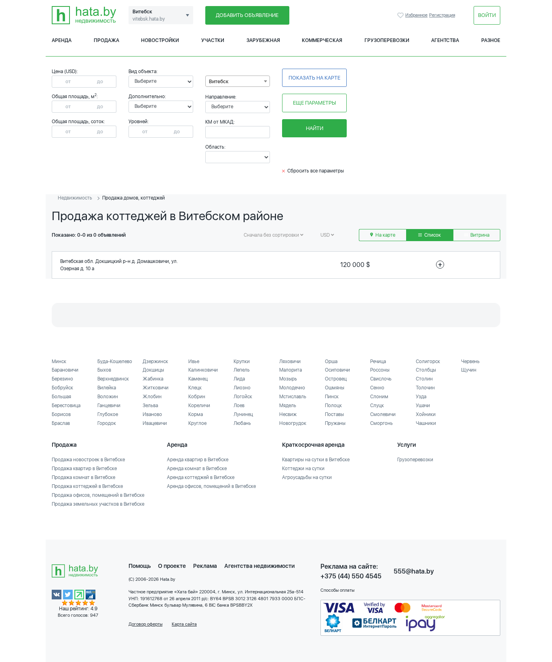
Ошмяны (334, 388)
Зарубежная (263, 40)
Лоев (239, 405)
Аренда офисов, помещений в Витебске (211, 486)
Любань (242, 423)
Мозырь (288, 379)
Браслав (61, 423)
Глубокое (107, 414)
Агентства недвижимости (259, 566)
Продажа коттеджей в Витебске (87, 486)
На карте (384, 235)
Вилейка (106, 388)
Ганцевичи (108, 405)
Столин (424, 379)
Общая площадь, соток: (78, 121)
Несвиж (288, 414)
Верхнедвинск (113, 379)
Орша (331, 361)
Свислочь (381, 379)
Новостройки (160, 40)
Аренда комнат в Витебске (197, 468)
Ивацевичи (155, 423)
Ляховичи (290, 361)
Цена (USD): (65, 71)
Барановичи (65, 370)
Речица (378, 361)
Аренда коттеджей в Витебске (200, 477)
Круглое (197, 423)
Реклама (205, 566)
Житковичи (156, 388)
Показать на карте (314, 78)
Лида (239, 379)
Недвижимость (75, 198)
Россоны (380, 370)
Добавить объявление (247, 15)
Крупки (242, 361)
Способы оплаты (337, 590)
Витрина (479, 235)
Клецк (195, 388)
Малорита (290, 370)
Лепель (242, 370)
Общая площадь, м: (75, 96)
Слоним (379, 396)
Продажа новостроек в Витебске (88, 459)
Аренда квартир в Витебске (197, 459)
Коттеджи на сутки (303, 468)
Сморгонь (381, 423)
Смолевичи (383, 414)
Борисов (61, 414)
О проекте (172, 566)
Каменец (198, 379)
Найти (314, 128)
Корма (195, 414)
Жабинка (153, 379)
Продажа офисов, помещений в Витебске (98, 495)
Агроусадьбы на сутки (307, 477)
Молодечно (292, 388)
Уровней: (139, 121)
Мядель (287, 405)
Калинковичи (203, 370)
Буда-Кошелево (114, 361)
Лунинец (243, 414)
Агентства (445, 40)
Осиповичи (337, 370)
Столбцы (426, 370)
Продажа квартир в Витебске (84, 468)
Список (432, 235)
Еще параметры (314, 103)
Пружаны (335, 423)
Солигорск (428, 361)
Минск (59, 361)
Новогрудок (292, 423)
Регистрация (442, 15)
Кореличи (199, 405)
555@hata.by (414, 571)
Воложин (107, 396)
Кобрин (196, 396)
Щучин (468, 370)
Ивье (193, 361)
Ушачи (423, 405)
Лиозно (242, 388)
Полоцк (333, 405)
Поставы (334, 414)
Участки (212, 40)
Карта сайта (184, 624)
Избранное (401, 15)
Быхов (104, 370)
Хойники (426, 414)
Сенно (377, 388)
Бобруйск (62, 388)
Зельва (150, 405)
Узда (421, 396)
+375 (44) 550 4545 (350, 576)
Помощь (140, 566)
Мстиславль (292, 396)
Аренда (62, 40)
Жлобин (152, 396)
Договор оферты (145, 624)
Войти (487, 15)
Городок (106, 423)
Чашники (426, 423)
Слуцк (377, 405)
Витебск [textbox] (219, 81)
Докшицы (153, 370)
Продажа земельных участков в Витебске (98, 504)
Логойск (243, 396)
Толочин (425, 388)
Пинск (332, 396)
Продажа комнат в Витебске (83, 477)
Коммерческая (322, 40)
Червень (470, 361)
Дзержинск (155, 361)
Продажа (106, 40)
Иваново (152, 414)
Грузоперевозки (386, 40)
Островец (336, 379)
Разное (490, 40)
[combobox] (237, 81)
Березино (62, 379)
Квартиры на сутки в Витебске (316, 459)
